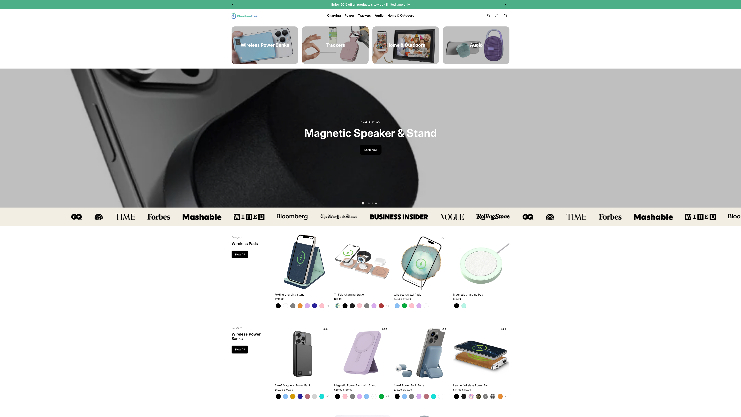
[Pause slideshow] (363, 203)
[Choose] (325, 284)
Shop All (240, 254)
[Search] (488, 15)
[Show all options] (328, 305)
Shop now (409, 149)
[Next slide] (505, 4)
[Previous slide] (233, 4)
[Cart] (505, 15)
